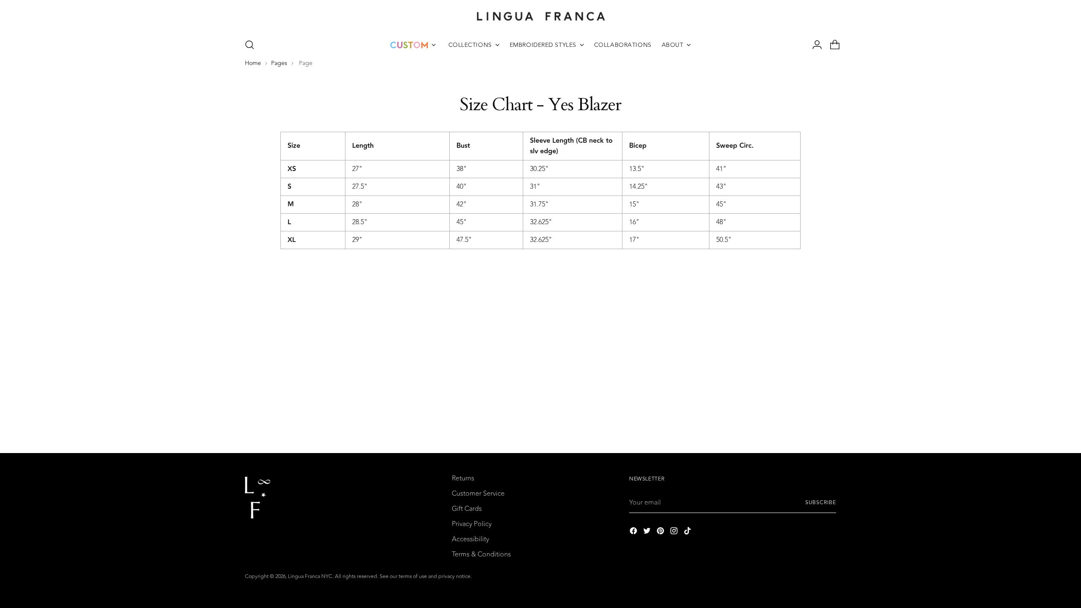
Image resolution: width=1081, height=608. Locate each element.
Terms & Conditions (481, 554)
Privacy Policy (472, 524)
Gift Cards (467, 509)
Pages (279, 63)
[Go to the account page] (813, 44)
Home (253, 63)
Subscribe (820, 503)
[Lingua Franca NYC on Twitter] (648, 532)
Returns (463, 478)
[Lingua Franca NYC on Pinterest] (661, 532)
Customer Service (478, 494)
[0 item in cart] (831, 44)
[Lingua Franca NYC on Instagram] (675, 532)
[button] (249, 44)
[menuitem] (413, 44)
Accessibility (470, 539)
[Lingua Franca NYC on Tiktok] (688, 532)
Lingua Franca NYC (310, 577)
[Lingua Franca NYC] (540, 16)
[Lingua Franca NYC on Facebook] (634, 532)
